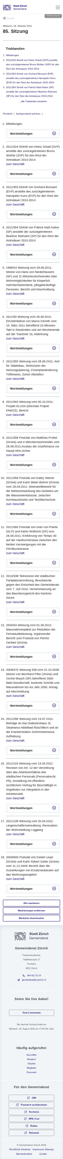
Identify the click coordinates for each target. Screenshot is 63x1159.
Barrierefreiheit (24, 1154)
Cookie (43, 1154)
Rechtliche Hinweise (20, 1149)
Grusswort (32, 1072)
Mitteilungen (12, 55)
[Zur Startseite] (15, 7)
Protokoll (7, 113)
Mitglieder (31, 1068)
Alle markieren (31, 903)
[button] (57, 7)
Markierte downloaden (31, 918)
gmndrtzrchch (34, 980)
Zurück (10, 18)
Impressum (38, 1149)
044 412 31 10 (34, 975)
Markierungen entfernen (31, 910)
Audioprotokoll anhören (28, 113)
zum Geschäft (15, 164)
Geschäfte (31, 1055)
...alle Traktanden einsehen (33, 101)
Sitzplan (32, 1064)
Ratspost (31, 1059)
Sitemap (49, 1149)
